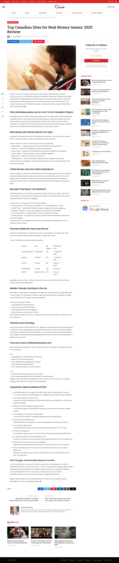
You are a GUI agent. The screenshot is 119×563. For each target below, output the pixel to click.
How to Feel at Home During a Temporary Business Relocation (101, 100)
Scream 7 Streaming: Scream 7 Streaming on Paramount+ (41, 542)
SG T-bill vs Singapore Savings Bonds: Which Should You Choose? (101, 132)
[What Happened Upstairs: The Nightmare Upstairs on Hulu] (65, 533)
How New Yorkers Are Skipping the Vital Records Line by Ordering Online (100, 142)
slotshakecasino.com (17, 96)
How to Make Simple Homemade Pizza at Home (100, 161)
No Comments (36, 36)
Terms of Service (41, 1)
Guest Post (24, 1)
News (27, 13)
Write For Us (15, 1)
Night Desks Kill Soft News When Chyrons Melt (100, 181)
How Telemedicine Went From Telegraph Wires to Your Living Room (101, 111)
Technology (43, 13)
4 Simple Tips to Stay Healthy (101, 151)
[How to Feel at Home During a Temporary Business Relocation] (85, 101)
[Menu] (4, 7)
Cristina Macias (17, 36)
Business (59, 13)
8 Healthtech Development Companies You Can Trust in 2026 (101, 121)
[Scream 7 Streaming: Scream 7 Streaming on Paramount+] (41, 533)
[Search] (115, 1)
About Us (31, 1)
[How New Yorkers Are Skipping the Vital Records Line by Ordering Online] (85, 143)
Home (14, 13)
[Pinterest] (2, 112)
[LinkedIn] (2, 107)
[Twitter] (2, 103)
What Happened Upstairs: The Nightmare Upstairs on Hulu (64, 543)
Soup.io (9, 17)
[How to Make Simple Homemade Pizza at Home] (85, 163)
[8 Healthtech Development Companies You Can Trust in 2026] (85, 122)
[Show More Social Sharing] (47, 41)
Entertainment (77, 13)
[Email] (2, 116)
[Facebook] (2, 98)
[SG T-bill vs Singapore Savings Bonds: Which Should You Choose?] (85, 133)
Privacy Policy (52, 1)
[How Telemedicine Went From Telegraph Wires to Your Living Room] (85, 112)
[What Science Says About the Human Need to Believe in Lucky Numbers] (85, 172)
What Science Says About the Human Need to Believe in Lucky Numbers (101, 172)
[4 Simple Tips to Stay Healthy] (85, 154)
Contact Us (7, 1)
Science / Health (97, 13)
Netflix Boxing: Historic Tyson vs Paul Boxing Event (17, 542)
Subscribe (111, 7)
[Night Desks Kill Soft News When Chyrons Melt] (85, 183)
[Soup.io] (59, 7)
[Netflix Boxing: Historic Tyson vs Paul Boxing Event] (18, 533)
